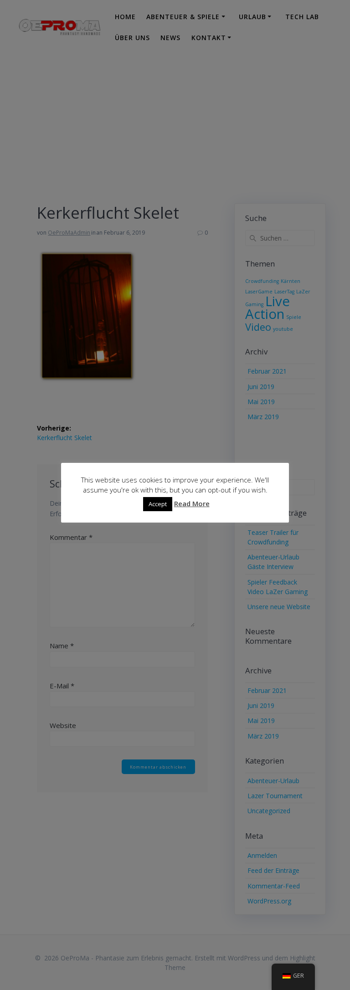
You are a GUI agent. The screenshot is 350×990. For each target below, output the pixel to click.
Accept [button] (158, 504)
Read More (192, 503)
